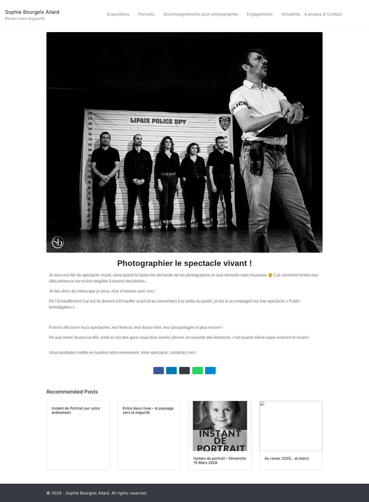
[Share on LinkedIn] (171, 370)
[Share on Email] (184, 370)
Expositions (118, 14)
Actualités (290, 14)
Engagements (260, 14)
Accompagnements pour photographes (200, 14)
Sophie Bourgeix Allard (32, 12)
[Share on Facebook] (158, 370)
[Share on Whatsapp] (197, 370)
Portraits (146, 14)
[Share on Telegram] (210, 370)
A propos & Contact (323, 14)
